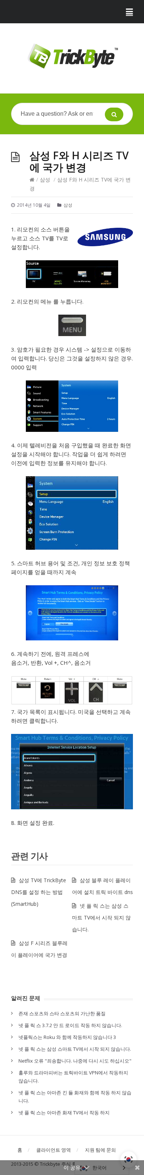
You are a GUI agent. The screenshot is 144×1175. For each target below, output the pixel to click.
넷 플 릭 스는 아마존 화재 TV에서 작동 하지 (64, 1112)
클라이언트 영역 (53, 1150)
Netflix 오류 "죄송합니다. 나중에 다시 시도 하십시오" (74, 1060)
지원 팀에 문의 (100, 1150)
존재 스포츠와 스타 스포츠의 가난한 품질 (62, 1013)
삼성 (45, 179)
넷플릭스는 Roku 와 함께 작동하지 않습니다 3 (67, 1037)
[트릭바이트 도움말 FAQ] (72, 56)
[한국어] (128, 1159)
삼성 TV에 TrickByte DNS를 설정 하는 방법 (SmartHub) (38, 892)
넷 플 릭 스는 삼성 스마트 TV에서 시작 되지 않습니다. (101, 917)
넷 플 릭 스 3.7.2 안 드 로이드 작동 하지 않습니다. (70, 1025)
